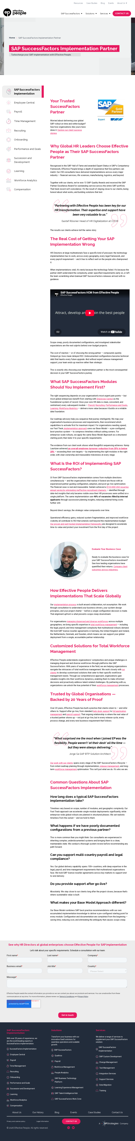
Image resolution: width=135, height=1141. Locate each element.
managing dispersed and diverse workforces (87, 621)
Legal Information (42, 1121)
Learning (19, 171)
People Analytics (62, 1073)
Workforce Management (64, 1067)
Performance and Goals (27, 149)
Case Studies (91, 3)
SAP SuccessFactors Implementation (27, 91)
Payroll (18, 111)
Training (102, 1091)
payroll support (73, 714)
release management (109, 766)
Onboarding (21, 139)
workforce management (107, 685)
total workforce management (104, 624)
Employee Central (24, 102)
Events (111, 3)
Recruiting (20, 130)
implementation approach (75, 428)
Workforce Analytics (25, 180)
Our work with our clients (61, 763)
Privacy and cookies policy (16, 1121)
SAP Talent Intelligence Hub (66, 1093)
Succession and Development (23, 160)
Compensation (22, 189)
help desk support (101, 711)
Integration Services (107, 1073)
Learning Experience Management (69, 1087)
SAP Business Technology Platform (65, 1080)
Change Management (108, 1062)
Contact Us (117, 1112)
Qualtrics (58, 1056)
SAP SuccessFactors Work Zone (68, 1099)
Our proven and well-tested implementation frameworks (76, 524)
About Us (16, 1112)
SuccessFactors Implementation (23, 1049)
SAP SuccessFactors (62, 1050)
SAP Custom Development (110, 1056)
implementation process (65, 604)
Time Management (24, 121)
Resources (78, 3)
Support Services (106, 1079)
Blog (103, 3)
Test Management (107, 1068)
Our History (38, 1112)
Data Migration (105, 1085)
